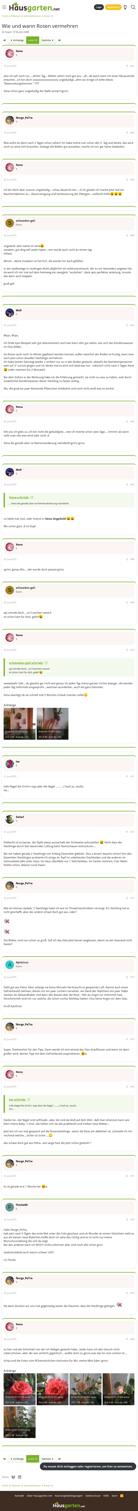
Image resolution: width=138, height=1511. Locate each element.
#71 (132, 776)
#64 (132, 235)
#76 (132, 1086)
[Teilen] (127, 66)
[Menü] (4, 7)
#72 (132, 831)
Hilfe (106, 1495)
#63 (132, 179)
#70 (132, 649)
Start (115, 1495)
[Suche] (133, 7)
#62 (132, 132)
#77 (132, 1175)
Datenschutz (93, 1495)
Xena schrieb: (19, 497)
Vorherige (18, 40)
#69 (132, 602)
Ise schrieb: (17, 1099)
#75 (132, 1039)
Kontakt (19, 1495)
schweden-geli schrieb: (26, 663)
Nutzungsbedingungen (69, 1495)
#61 (132, 65)
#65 (132, 325)
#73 (132, 897)
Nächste (46, 40)
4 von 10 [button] (32, 40)
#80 (132, 1339)
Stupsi (8, 32)
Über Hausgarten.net (39, 1495)
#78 (132, 1219)
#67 (132, 484)
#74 (132, 977)
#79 (132, 1293)
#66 (132, 421)
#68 (132, 559)
